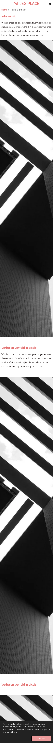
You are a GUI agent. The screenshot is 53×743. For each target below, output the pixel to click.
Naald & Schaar (17, 10)
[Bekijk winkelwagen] (50, 3)
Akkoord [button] (41, 738)
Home (4, 10)
